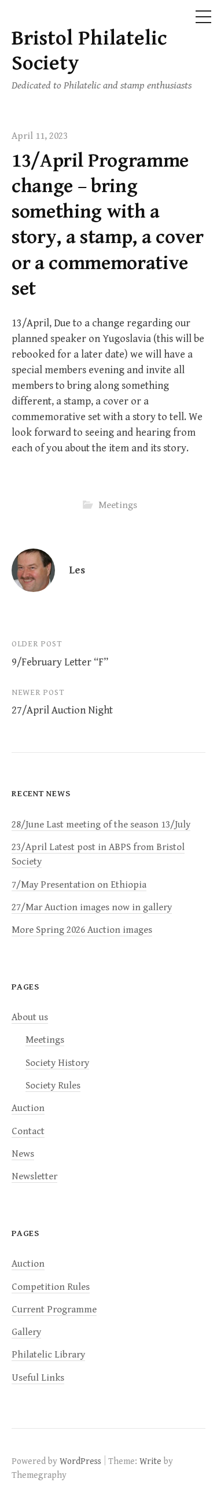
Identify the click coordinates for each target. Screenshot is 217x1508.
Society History (57, 1063)
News (23, 1154)
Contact (28, 1131)
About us (30, 1017)
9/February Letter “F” (60, 662)
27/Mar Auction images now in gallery (92, 907)
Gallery (26, 1332)
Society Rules (52, 1085)
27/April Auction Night (62, 710)
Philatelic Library (48, 1354)
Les (77, 570)
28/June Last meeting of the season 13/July (101, 824)
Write (150, 1461)
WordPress (80, 1461)
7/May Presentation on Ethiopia (79, 885)
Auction (28, 1108)
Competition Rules (51, 1287)
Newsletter (34, 1176)
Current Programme (54, 1309)
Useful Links (38, 1378)
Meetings (117, 505)
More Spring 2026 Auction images (82, 930)
